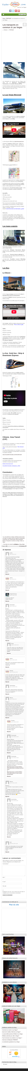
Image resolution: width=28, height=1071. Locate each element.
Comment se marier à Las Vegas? (10, 1029)
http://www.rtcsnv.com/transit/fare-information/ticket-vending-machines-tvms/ (15, 768)
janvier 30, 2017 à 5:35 (14, 843)
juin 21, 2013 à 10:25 (14, 721)
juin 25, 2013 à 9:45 (14, 800)
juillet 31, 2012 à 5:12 (15, 644)
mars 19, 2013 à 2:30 (13, 686)
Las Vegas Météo (14, 1049)
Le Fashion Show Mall (19, 544)
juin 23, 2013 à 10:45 (14, 736)
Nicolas (5, 29)
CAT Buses (17, 536)
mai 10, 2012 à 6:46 (13, 595)
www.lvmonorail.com (19, 141)
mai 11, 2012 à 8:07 (13, 606)
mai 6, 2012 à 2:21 (13, 554)
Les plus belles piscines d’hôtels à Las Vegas (12, 1033)
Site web (4, 886)
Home (4, 18)
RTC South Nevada (12, 539)
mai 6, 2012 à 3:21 (13, 579)
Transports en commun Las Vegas (12, 540)
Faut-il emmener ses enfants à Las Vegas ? (12, 1037)
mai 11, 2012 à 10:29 (13, 659)
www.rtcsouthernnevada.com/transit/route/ (12, 454)
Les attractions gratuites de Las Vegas (11, 1041)
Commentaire (6, 863)
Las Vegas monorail (11, 538)
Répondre (7, 574)
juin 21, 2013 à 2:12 (13, 699)
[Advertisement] (14, 45)
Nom (4, 877)
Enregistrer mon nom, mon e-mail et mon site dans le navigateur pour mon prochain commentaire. (14, 892)
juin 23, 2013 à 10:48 (14, 757)
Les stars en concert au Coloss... (10, 544)
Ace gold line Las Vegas (9, 536)
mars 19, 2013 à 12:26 (14, 672)
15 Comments (22, 546)
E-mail (4, 881)
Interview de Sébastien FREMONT (10, 1039)
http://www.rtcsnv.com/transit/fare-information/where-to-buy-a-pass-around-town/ (14, 773)
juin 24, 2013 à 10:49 (13, 782)
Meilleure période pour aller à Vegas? (10, 1035)
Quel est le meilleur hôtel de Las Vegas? (11, 1031)
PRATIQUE (8, 18)
